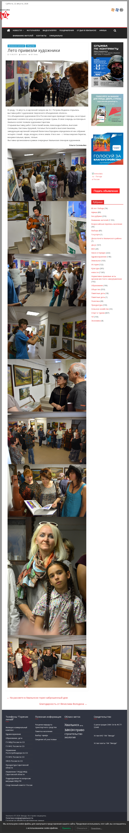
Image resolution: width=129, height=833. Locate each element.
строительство (73, 734)
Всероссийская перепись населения (106, 224)
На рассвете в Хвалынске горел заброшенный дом (37, 697)
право (79, 730)
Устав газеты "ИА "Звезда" (105, 743)
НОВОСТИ (17, 30)
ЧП (92, 317)
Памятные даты (98, 293)
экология (70, 737)
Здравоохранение (99, 256)
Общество (31, 46)
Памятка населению (43, 731)
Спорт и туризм (98, 313)
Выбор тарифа (41, 735)
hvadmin (24, 54)
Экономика (96, 320)
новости (95, 272)
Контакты (41, 35)
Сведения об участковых (46, 739)
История (95, 264)
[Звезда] (8, 30)
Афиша (102, 30)
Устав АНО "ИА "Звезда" (104, 735)
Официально (56, 35)
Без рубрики (96, 216)
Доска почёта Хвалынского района (106, 238)
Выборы (94, 230)
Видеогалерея (49, 30)
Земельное (96, 260)
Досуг (93, 245)
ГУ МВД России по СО (15, 742)
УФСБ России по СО (14, 761)
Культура (95, 268)
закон (69, 729)
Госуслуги (95, 234)
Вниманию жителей (23, 35)
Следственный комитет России (19, 785)
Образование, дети (14, 738)
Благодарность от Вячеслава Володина (63, 703)
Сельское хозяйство (100, 309)
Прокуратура (96, 305)
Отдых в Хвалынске (86, 30)
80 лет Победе (97, 208)
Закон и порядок (98, 253)
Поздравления (66, 30)
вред (81, 725)
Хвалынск (71, 725)
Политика (95, 301)
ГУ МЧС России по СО (15, 746)
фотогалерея (33, 30)
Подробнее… (96, 828)
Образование (97, 285)
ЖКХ (93, 249)
